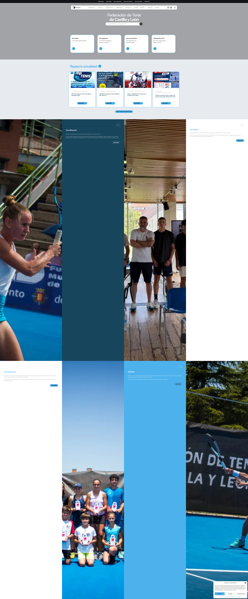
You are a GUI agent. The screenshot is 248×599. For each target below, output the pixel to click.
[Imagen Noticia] (82, 80)
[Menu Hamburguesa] (175, 7)
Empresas (150, 7)
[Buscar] (140, 23)
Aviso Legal (238, 596)
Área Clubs (108, 1)
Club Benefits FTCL (159, 38)
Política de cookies (223, 596)
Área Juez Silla (138, 1)
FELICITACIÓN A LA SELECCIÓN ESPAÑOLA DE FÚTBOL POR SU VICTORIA (164, 97)
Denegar (230, 593)
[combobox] (122, 23)
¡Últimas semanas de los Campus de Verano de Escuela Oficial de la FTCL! (109, 96)
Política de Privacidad (232, 596)
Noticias (136, 7)
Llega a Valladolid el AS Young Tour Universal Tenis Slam (80, 94)
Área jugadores (103, 38)
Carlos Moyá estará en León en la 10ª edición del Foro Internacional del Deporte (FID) (137, 95)
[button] (245, 582)
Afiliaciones (101, 1)
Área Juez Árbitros (128, 1)
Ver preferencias (241, 593)
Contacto (157, 7)
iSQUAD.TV (147, 1)
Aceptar (220, 593)
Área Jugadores (117, 1)
